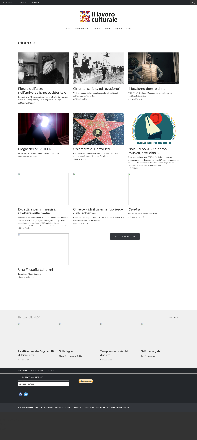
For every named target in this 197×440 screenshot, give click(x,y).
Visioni (107, 28)
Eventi (4, 429)
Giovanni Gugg (106, 360)
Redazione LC (23, 360)
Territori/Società (82, 28)
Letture (97, 28)
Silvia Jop (134, 168)
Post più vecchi (125, 236)
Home (68, 28)
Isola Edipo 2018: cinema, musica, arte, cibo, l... (147, 151)
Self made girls (150, 351)
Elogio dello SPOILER (35, 149)
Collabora (21, 2)
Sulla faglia (66, 351)
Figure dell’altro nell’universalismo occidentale (42, 90)
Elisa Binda (25, 228)
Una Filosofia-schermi (35, 270)
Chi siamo (7, 2)
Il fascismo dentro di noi (147, 89)
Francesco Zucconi (28, 157)
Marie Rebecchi (27, 277)
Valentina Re (81, 99)
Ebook (129, 28)
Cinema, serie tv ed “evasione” (96, 89)
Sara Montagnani (148, 356)
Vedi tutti (173, 318)
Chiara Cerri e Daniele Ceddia (70, 356)
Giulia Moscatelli (82, 224)
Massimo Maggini (27, 103)
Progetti (118, 28)
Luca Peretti (136, 99)
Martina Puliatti (137, 217)
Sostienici (34, 2)
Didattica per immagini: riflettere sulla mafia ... (37, 211)
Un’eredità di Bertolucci (91, 149)
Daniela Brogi (81, 159)
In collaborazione (11, 419)
